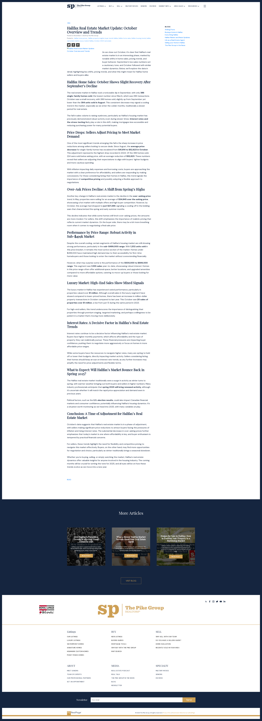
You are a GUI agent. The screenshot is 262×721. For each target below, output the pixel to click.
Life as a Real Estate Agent (175, 40)
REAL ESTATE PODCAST (120, 671)
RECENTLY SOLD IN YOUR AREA (167, 648)
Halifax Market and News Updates (177, 37)
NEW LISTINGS (116, 637)
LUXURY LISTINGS (73, 640)
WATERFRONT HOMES (75, 644)
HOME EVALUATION (163, 644)
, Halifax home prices (80, 38)
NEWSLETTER (116, 685)
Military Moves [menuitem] (131, 6)
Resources (192, 6)
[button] (206, 601)
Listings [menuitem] (100, 6)
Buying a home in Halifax (174, 32)
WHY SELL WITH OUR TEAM (166, 637)
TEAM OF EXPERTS (74, 674)
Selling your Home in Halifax (175, 43)
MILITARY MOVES (162, 671)
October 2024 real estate (102, 41)
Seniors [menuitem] (144, 6)
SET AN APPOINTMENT (75, 682)
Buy (110, 6)
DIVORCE (159, 678)
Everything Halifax (171, 35)
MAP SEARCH (116, 651)
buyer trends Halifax (111, 38)
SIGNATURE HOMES (74, 648)
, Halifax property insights (96, 38)
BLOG (113, 682)
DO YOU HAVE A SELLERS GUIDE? (168, 640)
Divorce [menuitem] (153, 6)
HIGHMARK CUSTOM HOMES (78, 651)
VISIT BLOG (131, 580)
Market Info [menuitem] (164, 6)
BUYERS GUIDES (117, 640)
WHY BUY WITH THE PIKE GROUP (123, 648)
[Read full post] (84, 57)
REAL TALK (115, 674)
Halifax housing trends (138, 38)
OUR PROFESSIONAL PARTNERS (79, 678)
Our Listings (72, 637)
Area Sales (178, 6)
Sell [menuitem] (118, 6)
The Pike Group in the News (175, 45)
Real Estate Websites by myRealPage (183, 713)
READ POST (86, 556)
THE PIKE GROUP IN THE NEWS (122, 678)
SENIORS (159, 674)
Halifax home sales (125, 38)
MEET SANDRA (72, 671)
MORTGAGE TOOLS (118, 644)
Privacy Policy (167, 713)
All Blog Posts (170, 30)
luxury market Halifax (87, 41)
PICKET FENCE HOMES (75, 655)
